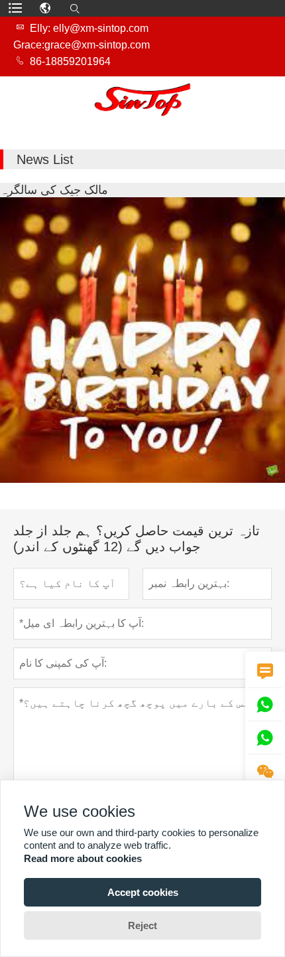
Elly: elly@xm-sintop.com (89, 28)
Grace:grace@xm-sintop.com (81, 44)
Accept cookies (142, 892)
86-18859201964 (70, 61)
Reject (142, 925)
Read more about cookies (83, 858)
